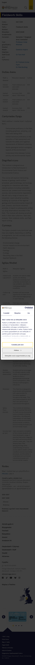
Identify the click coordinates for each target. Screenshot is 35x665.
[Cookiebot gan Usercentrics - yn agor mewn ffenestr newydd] (25, 308)
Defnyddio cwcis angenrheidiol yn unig (17, 356)
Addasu (16, 350)
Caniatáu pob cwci (17, 344)
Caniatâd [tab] (6, 313)
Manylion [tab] (17, 313)
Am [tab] (29, 313)
